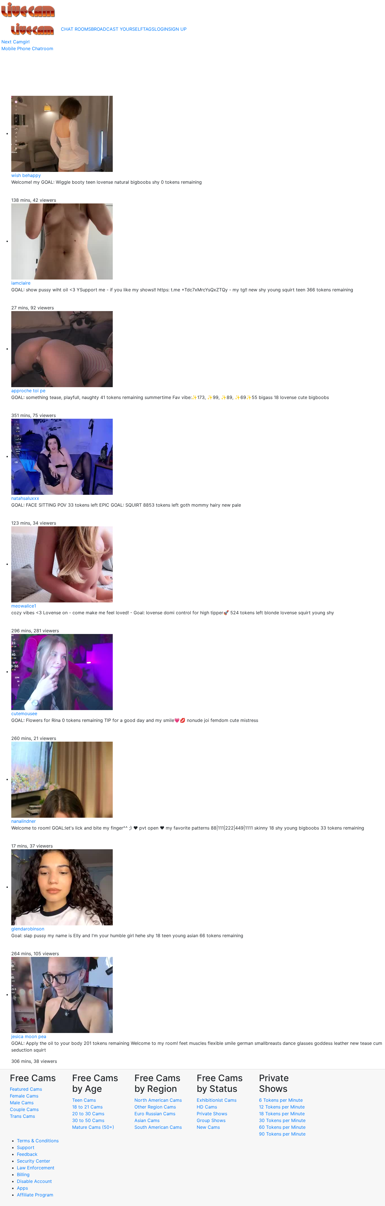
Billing (23, 1174)
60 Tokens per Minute (282, 1127)
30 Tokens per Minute (282, 1120)
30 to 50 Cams (88, 1120)
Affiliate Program (36, 1195)
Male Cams (22, 1102)
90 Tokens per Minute (282, 1134)
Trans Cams (22, 1116)
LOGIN (161, 29)
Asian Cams (147, 1120)
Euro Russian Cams (154, 1113)
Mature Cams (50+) (93, 1127)
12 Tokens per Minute (282, 1107)
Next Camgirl (15, 42)
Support (25, 1147)
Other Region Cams (155, 1107)
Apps (22, 1188)
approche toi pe (28, 390)
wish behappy (26, 175)
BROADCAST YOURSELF (117, 29)
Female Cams (24, 1096)
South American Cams (158, 1127)
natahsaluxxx (25, 498)
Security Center (33, 1161)
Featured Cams (26, 1089)
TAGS (148, 29)
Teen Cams (84, 1100)
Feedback (27, 1154)
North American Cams (158, 1100)
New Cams (208, 1127)
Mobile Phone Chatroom (27, 48)
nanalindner (23, 821)
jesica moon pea (28, 1036)
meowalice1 (23, 606)
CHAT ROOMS (76, 29)
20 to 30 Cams (88, 1113)
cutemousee (24, 713)
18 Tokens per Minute (282, 1113)
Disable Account (34, 1181)
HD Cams (207, 1107)
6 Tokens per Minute (281, 1100)
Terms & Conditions (38, 1140)
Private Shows (212, 1113)
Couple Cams (24, 1109)
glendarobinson (27, 929)
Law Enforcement (35, 1167)
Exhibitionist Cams (216, 1100)
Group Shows (211, 1120)
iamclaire (20, 283)
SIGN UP (177, 29)
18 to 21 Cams (87, 1107)
